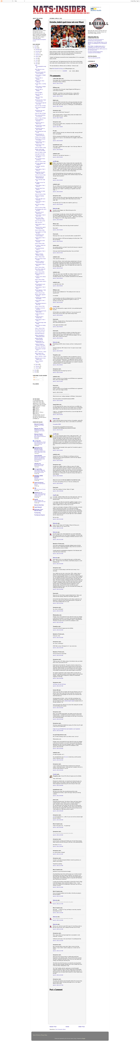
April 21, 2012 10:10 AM (58, 519)
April (36, 63)
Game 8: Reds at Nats (40, 243)
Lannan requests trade (39, 331)
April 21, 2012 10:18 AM (58, 563)
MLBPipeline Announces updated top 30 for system (39, 430)
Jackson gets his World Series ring (40, 192)
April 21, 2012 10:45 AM (58, 770)
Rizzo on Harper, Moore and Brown (40, 159)
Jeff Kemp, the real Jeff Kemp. (59, 684)
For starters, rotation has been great (40, 246)
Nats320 (36, 499)
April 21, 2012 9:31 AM (58, 429)
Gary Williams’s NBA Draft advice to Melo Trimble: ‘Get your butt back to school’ (39, 471)
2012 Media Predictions (40, 330)
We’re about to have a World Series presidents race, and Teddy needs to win (40, 443)
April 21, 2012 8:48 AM (58, 278)
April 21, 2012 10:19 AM (58, 603)
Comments (36, 379)
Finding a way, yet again (40, 137)
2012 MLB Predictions (39, 333)
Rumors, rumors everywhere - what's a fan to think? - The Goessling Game (40, 495)
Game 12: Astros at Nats (40, 194)
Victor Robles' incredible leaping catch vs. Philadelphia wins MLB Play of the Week (97, 47)
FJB (35, 488)
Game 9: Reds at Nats (40, 230)
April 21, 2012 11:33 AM (58, 975)
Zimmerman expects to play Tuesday (40, 129)
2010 (35, 371)
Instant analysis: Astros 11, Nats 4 (40, 156)
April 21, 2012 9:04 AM (58, 350)
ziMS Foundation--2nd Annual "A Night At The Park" (40, 501)
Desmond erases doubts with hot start (40, 126)
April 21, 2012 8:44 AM (58, 229)
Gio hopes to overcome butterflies (40, 309)
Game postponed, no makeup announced (39, 135)
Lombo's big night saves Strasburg (40, 199)
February (37, 366)
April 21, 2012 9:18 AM (58, 400)
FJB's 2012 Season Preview (39, 489)
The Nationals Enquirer (39, 515)
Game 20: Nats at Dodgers (39, 95)
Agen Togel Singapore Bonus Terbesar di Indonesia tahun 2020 (40, 436)
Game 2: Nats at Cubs (40, 306)
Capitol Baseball (38, 507)
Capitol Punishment (38, 482)
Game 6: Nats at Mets (39, 267)
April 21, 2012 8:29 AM (58, 204)
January (37, 367)
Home (67, 1026)
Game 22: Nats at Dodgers (39, 78)
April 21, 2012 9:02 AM (58, 338)
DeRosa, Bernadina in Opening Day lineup (39, 336)
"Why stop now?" (38, 222)
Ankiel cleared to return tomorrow (40, 241)
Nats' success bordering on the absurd (40, 116)
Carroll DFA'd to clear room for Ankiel (39, 235)
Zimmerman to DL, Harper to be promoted (40, 100)
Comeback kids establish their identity (40, 298)
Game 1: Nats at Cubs (40, 328)
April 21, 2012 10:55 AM (58, 810)
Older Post (81, 1026)
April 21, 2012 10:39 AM (58, 748)
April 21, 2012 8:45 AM (58, 241)
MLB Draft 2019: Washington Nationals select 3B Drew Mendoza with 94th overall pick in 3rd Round (40, 458)
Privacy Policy (44, 1035)
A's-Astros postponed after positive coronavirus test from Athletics (95, 52)
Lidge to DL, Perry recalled (39, 98)
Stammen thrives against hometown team (40, 228)
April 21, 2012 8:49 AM (58, 285)
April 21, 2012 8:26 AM (58, 191)
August (37, 56)
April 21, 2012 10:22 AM (58, 622)
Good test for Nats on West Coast (39, 123)
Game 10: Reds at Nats (40, 220)
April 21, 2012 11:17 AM (58, 903)
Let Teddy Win (37, 440)
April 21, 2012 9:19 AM (58, 414)
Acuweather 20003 (57, 424)
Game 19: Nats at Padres (40, 105)
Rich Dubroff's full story (57, 68)
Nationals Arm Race (38, 428)
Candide (55, 774)
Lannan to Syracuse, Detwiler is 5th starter (40, 345)
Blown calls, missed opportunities (39, 213)
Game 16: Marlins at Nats (40, 147)
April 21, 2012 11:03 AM (58, 835)
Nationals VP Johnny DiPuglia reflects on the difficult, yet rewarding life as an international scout (97, 43)
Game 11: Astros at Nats (40, 207)
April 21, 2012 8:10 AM (58, 157)
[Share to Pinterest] (78, 71)
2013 (35, 46)
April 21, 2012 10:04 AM (58, 491)
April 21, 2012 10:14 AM (58, 553)
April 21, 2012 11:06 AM (58, 846)
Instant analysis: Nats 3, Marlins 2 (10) (40, 142)
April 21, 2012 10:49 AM (58, 795)
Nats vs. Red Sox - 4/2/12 (40, 356)
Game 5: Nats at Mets (39, 272)
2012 (35, 47)
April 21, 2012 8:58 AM (58, 315)
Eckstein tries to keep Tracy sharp (39, 145)
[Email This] (72, 71)
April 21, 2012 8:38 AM (58, 219)
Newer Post (53, 1026)
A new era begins (38, 92)
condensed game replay (69, 700)
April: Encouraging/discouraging (40, 66)
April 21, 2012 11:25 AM (58, 940)
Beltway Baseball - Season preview (39, 339)
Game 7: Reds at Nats (40, 256)
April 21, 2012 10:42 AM (58, 760)
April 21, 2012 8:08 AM (58, 149)
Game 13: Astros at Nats (40, 174)
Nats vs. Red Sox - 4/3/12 (40, 351)
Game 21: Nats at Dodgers (39, 90)
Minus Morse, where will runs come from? (40, 270)
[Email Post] (70, 70)
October (37, 53)
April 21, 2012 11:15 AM (58, 896)
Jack (54, 816)
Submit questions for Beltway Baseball (39, 177)
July (36, 58)
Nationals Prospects (38, 424)
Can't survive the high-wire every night (40, 103)
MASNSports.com (38, 492)
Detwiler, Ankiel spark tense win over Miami (40, 150)
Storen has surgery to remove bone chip (39, 262)
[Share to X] (75, 71)
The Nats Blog (37, 512)
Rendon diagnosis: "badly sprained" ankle (40, 291)
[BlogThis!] (74, 71)
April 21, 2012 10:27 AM (58, 686)
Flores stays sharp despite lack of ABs (39, 218)
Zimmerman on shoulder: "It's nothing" (40, 139)
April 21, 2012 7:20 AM (58, 96)
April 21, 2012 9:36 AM (58, 460)
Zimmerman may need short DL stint (40, 111)
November (37, 51)
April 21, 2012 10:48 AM (58, 785)
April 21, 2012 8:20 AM (58, 180)
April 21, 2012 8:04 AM (58, 140)
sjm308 (54, 161)
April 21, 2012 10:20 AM (58, 610)
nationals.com (37, 463)
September (37, 54)
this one (66, 756)
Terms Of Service (36, 1035)
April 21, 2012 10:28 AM (58, 707)
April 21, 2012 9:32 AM (58, 450)
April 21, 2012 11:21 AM (58, 929)
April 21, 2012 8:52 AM (58, 302)
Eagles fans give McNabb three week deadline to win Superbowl (66, 728)
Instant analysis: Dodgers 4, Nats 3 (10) (40, 87)
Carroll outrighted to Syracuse (39, 120)
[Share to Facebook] (76, 71)
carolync (55, 306)
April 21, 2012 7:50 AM (58, 126)
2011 (35, 370)
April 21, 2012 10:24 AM (58, 630)
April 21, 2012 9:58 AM (58, 483)
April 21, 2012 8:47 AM (58, 252)
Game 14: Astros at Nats (40, 161)
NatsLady (55, 208)
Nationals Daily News (39, 505)
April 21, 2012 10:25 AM (58, 647)
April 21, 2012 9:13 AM (58, 381)
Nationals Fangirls (38, 434)
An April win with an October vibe (39, 317)
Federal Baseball (38, 455)
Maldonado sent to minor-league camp (40, 359)
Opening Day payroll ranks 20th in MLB (40, 311)
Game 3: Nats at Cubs (40, 292)
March (36, 364)
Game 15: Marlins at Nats (40, 152)
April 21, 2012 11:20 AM (58, 912)
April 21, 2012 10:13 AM (58, 539)
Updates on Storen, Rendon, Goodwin (39, 255)
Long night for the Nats (40, 154)
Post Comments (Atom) (60, 1029)
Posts (35, 377)
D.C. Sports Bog (38, 469)
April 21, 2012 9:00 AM (58, 326)
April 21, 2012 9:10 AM (58, 372)
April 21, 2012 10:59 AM (58, 827)
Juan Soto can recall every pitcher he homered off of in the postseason (96, 40)
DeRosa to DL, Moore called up (39, 81)
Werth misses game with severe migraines (40, 73)
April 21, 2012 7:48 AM (58, 117)
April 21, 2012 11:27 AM (58, 950)
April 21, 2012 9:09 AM (58, 364)
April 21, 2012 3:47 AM (58, 83)
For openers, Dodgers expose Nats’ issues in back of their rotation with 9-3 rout (39, 451)
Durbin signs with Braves (40, 347)
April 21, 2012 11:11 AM (58, 854)
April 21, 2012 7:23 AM (58, 106)
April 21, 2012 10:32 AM (58, 719)
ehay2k (54, 495)
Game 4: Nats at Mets (39, 279)
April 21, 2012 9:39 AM (58, 475)
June (36, 60)
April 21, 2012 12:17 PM (58, 985)
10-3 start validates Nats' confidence (40, 164)
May (36, 61)
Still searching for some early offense (40, 285)
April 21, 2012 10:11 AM (58, 528)
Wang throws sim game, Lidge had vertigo (40, 173)
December (37, 49)
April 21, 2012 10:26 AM (58, 678)
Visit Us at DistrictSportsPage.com (39, 479)
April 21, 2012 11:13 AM (58, 865)
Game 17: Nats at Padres (40, 118)
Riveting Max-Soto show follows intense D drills (39, 465)
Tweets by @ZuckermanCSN (94, 57)
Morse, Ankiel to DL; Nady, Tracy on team (40, 354)
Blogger (83, 1038)
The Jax (60, 844)
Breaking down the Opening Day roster (39, 342)
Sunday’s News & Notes (39, 425)
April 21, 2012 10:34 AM (58, 730)
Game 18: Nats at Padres (40, 113)
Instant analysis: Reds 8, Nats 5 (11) (40, 216)
